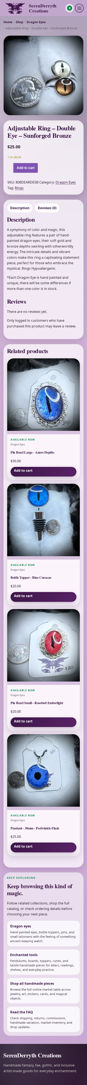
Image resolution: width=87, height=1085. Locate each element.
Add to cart (25, 168)
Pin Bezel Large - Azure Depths (32, 452)
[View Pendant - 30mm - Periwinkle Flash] (43, 772)
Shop (19, 22)
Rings (19, 188)
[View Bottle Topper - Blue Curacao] (43, 522)
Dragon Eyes (36, 22)
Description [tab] (20, 208)
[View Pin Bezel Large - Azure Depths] (43, 396)
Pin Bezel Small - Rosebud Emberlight (37, 702)
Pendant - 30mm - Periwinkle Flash (35, 828)
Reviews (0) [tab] (47, 208)
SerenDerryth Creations (42, 8)
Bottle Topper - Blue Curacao (31, 577)
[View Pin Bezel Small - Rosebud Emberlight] (43, 647)
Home (7, 22)
